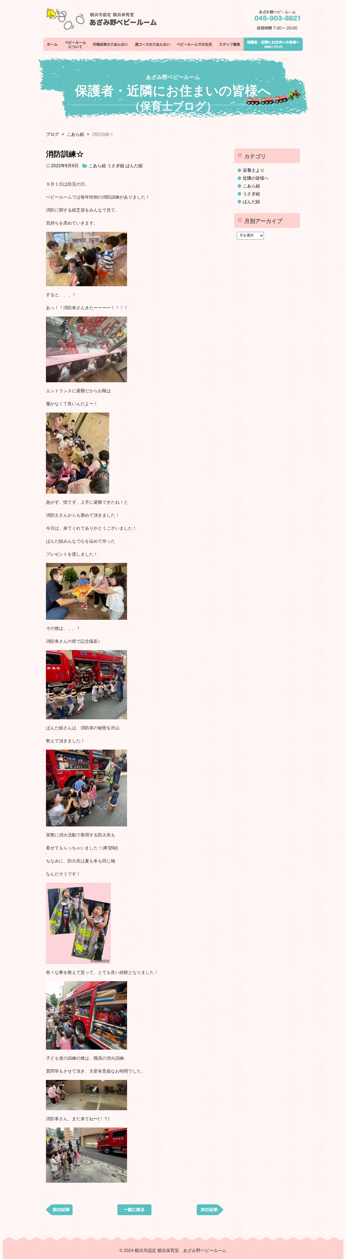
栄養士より (253, 170)
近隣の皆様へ (256, 178)
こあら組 (75, 134)
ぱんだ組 (134, 165)
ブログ (52, 134)
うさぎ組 (115, 165)
